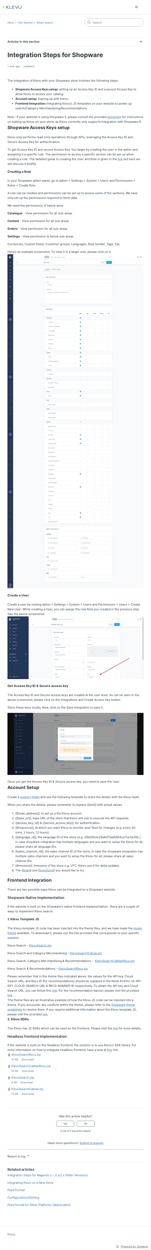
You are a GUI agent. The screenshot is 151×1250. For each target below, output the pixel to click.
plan (26, 870)
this (109, 1050)
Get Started (25, 22)
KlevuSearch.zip (40, 945)
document (114, 117)
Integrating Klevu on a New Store (30, 1183)
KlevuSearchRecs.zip (73, 968)
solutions (46, 870)
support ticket (30, 797)
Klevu (10, 22)
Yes (65, 1123)
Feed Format (16, 1190)
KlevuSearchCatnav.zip (86, 953)
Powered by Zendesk (134, 1246)
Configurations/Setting (23, 1197)
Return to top (17, 1156)
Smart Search (45, 22)
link (120, 159)
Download (28, 1059)
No (85, 1123)
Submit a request (91, 1143)
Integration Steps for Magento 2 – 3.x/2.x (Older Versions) (47, 1175)
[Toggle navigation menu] (137, 7)
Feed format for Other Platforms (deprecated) (38, 1205)
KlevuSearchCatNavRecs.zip (114, 961)
